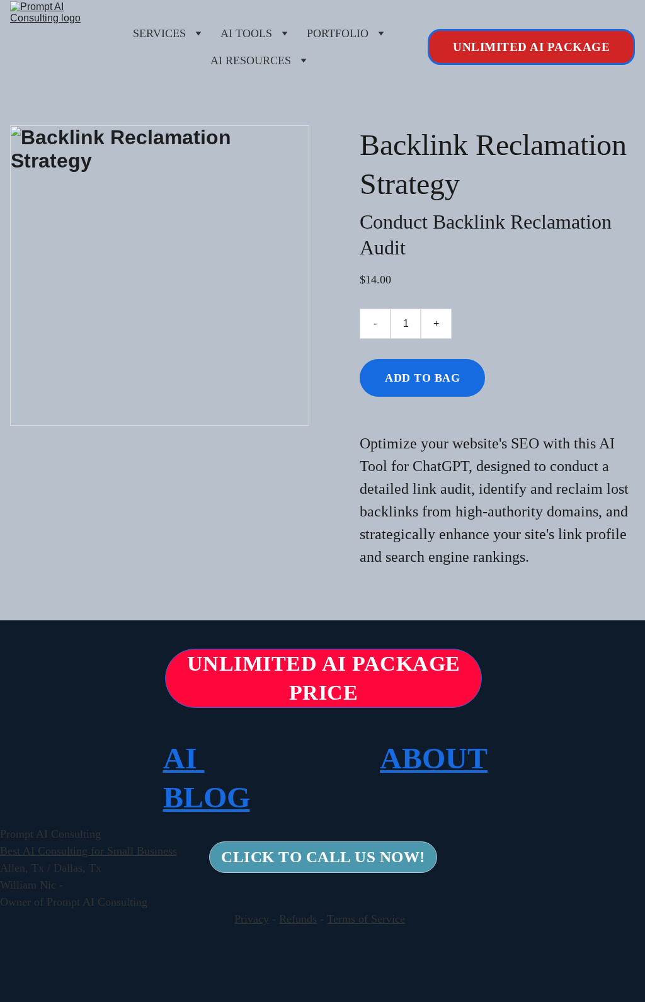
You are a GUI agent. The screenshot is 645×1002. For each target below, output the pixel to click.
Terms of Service (366, 919)
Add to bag (422, 378)
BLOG (206, 797)
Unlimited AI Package (531, 47)
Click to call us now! (323, 856)
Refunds (298, 919)
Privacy (251, 919)
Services (159, 33)
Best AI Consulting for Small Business (88, 851)
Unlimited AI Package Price (323, 678)
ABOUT (434, 758)
